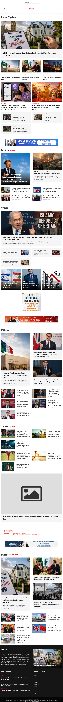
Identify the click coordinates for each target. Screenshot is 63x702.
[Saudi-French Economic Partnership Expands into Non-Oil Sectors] (31, 66)
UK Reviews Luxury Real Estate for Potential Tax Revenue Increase (15, 600)
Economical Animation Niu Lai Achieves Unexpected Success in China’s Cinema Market (46, 107)
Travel (35, 693)
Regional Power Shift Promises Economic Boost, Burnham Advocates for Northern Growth (54, 393)
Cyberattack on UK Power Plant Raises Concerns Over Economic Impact (52, 77)
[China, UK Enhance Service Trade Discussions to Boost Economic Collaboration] (39, 628)
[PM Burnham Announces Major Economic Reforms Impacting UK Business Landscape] (39, 403)
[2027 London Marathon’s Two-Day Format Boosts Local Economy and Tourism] (39, 456)
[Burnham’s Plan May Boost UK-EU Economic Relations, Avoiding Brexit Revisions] (8, 403)
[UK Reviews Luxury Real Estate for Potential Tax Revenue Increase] (31, 39)
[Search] (58, 9)
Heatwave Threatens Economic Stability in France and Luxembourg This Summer (21, 190)
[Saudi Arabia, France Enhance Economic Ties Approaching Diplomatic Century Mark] (25, 263)
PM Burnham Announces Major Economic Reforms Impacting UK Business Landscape (54, 404)
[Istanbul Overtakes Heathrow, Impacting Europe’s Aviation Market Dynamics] (47, 591)
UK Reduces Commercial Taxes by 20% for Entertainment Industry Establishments (52, 190)
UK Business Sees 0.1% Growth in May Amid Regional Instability (54, 617)
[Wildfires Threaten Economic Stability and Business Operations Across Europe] (47, 161)
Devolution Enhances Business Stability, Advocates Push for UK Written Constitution (45, 354)
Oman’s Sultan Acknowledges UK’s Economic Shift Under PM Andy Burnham (21, 197)
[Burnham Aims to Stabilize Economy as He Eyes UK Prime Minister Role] (8, 414)
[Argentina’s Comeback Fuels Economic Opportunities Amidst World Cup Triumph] (8, 444)
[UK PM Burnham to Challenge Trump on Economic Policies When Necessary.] (8, 393)
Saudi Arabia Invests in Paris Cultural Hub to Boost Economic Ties (10, 77)
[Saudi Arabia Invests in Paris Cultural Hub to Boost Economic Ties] (10, 66)
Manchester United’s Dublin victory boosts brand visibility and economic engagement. (20, 130)
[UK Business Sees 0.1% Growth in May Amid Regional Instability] (39, 617)
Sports (4, 426)
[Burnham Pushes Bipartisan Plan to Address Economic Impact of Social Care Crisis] (47, 368)
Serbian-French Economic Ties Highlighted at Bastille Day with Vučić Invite (52, 197)
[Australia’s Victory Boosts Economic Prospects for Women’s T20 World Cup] (31, 497)
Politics (35, 675)
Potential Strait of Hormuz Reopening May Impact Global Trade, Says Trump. (10, 252)
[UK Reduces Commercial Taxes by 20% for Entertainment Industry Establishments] (36, 190)
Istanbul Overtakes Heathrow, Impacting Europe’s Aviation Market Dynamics (46, 604)
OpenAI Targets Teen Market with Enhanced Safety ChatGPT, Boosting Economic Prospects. (13, 107)
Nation (35, 677)
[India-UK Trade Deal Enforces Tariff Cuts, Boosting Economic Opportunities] (8, 617)
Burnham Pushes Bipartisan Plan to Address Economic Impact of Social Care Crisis (46, 382)
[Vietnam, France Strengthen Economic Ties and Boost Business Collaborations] (8, 628)
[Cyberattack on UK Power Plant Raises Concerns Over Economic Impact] (52, 66)
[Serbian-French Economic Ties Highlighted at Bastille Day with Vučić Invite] (36, 198)
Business (6, 554)
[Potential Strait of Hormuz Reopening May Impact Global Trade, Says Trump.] (25, 252)
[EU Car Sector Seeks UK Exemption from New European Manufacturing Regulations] (8, 639)
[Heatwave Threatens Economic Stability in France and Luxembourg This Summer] (5, 190)
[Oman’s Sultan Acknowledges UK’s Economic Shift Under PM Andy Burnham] (5, 198)
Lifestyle (35, 682)
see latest (13, 150)
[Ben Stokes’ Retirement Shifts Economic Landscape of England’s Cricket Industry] (8, 456)
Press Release (37, 688)
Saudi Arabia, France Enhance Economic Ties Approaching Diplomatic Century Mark (10, 263)
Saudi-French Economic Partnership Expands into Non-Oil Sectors (31, 77)
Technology (36, 684)
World (35, 691)
